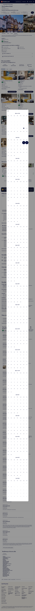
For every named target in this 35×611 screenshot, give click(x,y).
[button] (23, 118)
